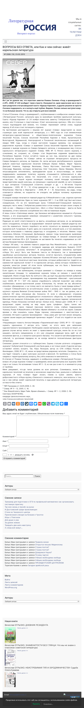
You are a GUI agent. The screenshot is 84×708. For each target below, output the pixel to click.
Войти (7, 580)
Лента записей (11, 582)
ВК (80, 28)
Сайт (5, 450)
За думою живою (12, 522)
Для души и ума (12, 520)
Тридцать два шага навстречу (18, 525)
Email (6, 446)
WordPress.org (11, 587)
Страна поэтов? (42, 547)
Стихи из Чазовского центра (17, 512)
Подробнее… (48, 704)
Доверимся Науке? (43, 552)
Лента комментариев (14, 585)
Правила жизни (42, 542)
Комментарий (9, 436)
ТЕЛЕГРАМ (75, 32)
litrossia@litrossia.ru (18, 695)
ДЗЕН (78, 35)
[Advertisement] (17, 7)
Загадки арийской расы (38, 565)
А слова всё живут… (13, 528)
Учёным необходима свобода (48, 558)
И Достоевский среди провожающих (21, 509)
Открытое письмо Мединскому (49, 545)
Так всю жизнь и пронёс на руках (19, 507)
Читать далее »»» (22, 628)
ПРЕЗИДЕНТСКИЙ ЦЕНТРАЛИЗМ (49, 563)
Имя (5, 441)
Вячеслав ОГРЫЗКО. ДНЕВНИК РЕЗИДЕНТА (26, 625)
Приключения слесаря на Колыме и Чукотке (24, 515)
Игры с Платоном (12, 517)
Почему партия (41, 555)
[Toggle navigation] (6, 41)
